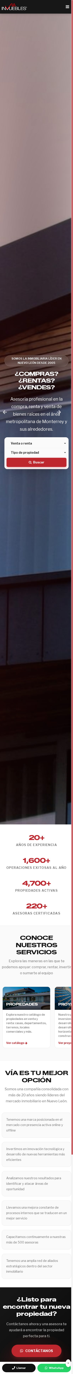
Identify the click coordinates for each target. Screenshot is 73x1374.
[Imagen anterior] (4, 412)
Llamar (21, 1368)
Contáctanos (39, 1351)
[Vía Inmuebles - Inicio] (14, 6)
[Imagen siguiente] (58, 412)
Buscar (38, 462)
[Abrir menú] (67, 7)
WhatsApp (56, 1368)
